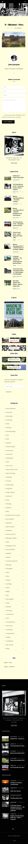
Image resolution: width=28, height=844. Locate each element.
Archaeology (9, 420)
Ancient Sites (16, 288)
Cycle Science (16, 217)
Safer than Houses (15, 791)
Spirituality (8, 606)
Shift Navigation (10, 599)
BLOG (7, 435)
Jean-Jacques (14, 64)
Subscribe (8, 391)
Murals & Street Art (10, 534)
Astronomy (15, 203)
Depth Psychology (10, 473)
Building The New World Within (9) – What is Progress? (17, 817)
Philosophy (8, 565)
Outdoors (8, 557)
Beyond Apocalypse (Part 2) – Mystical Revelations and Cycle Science (18, 212)
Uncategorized (9, 641)
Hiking (7, 511)
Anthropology (9, 416)
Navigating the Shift (11, 545)
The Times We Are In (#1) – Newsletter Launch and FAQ (18, 223)
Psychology (9, 584)
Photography (16, 179)
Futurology (16, 251)
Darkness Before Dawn (12, 469)
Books (7, 439)
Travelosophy (9, 629)
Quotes (7, 587)
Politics (7, 576)
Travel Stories (9, 625)
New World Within (10, 549)
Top (14, 840)
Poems (7, 572)
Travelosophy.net (10, 633)
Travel (14, 239)
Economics (8, 481)
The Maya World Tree (16, 798)
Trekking (8, 637)
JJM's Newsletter (10, 519)
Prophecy (8, 580)
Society (7, 603)
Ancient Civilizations (11, 408)
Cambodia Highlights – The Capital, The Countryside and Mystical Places (17, 260)
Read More (14, 163)
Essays (7, 500)
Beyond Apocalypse (11, 431)
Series (7, 595)
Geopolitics (8, 507)
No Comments (18, 28)
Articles (7, 423)
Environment (9, 496)
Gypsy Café (17, 836)
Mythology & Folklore (11, 538)
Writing (7, 648)
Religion (8, 591)
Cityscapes (8, 443)
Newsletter (15, 191)
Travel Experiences (10, 622)
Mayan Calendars (10, 526)
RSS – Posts (8, 662)
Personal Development (11, 561)
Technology (9, 610)
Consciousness (9, 450)
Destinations (9, 477)
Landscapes (9, 523)
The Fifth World (10, 614)
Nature (7, 542)
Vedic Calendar (9, 645)
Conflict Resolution (10, 446)
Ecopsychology (9, 484)
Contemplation (9, 458)
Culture (7, 462)
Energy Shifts (9, 488)
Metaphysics (9, 530)
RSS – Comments (10, 666)
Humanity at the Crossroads (13, 515)
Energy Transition (17, 276)
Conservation (9, 454)
